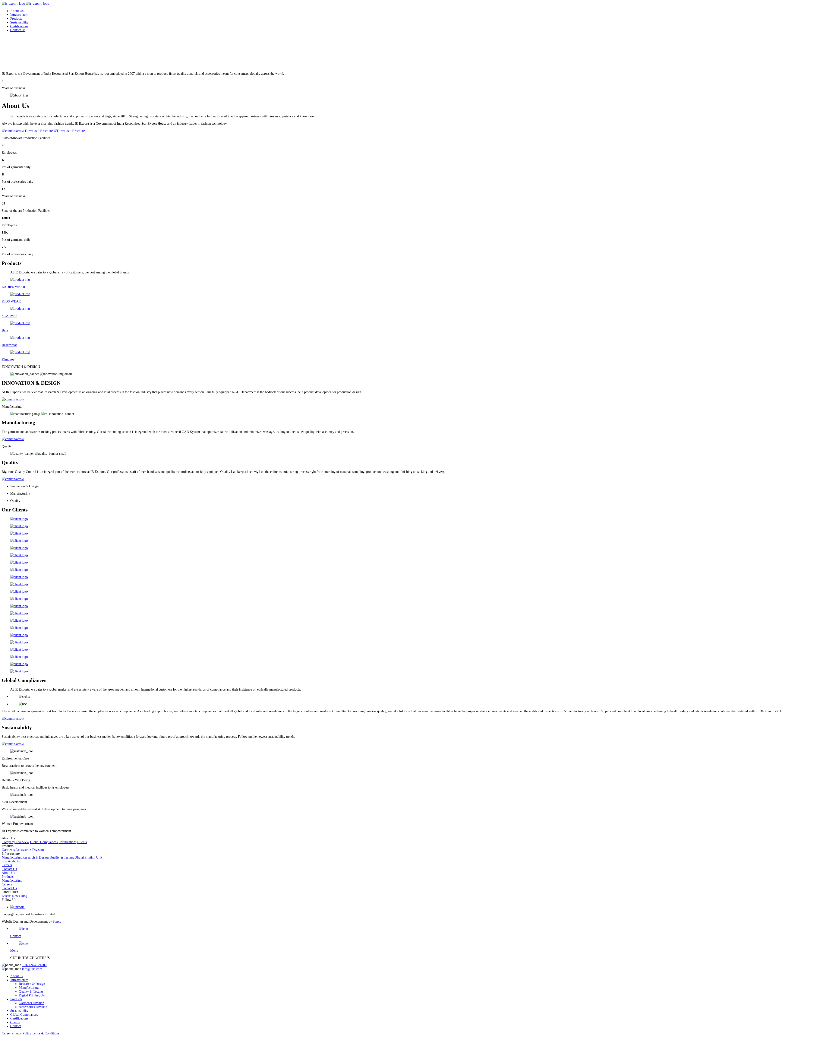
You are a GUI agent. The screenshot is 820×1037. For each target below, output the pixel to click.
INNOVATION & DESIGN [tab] (21, 366)
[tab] (410, 367)
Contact (15, 1026)
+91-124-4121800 (34, 965)
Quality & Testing (62, 857)
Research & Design (35, 857)
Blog (24, 896)
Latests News (11, 896)
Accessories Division (29, 850)
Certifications (19, 26)
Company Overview (15, 842)
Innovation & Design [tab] (24, 486)
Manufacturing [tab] (12, 406)
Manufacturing (12, 857)
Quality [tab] (7, 446)
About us (16, 976)
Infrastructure (19, 14)
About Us (16, 11)
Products (16, 18)
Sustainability (19, 22)
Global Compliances (44, 842)
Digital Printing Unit (88, 857)
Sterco (57, 921)
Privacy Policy (21, 1033)
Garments (8, 850)
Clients (82, 842)
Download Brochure (39, 131)
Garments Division (31, 1003)
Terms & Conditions (45, 1033)
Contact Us (17, 30)
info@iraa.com (32, 969)
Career (6, 1033)
